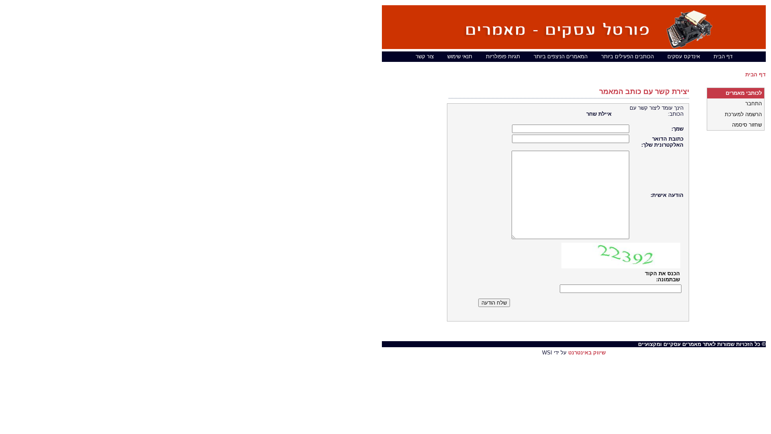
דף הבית (723, 56)
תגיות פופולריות (503, 56)
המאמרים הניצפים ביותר (560, 56)
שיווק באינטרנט (587, 353)
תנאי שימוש (459, 56)
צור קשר (425, 56)
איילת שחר (599, 114)
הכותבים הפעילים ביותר (627, 56)
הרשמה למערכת (743, 114)
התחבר (753, 103)
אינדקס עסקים (683, 56)
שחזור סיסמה (747, 125)
